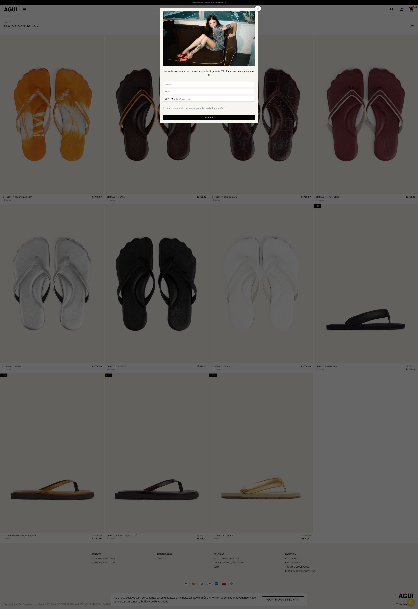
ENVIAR (209, 117)
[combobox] (169, 98)
